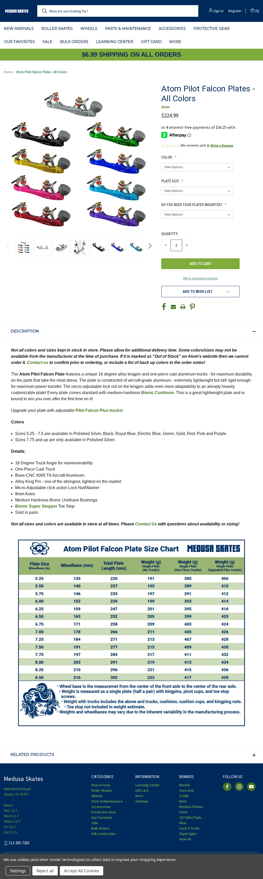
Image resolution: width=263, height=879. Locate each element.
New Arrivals (19, 28)
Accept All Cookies (81, 871)
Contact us (37, 362)
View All (185, 839)
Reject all (45, 871)
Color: (167, 157)
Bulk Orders (74, 41)
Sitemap (141, 801)
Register (235, 10)
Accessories (172, 28)
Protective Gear (211, 28)
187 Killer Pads (190, 817)
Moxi (182, 823)
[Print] (182, 306)
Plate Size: (170, 181)
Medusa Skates (191, 806)
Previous (8, 247)
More (175, 41)
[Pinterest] (192, 306)
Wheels (88, 28)
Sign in (218, 10)
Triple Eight (187, 833)
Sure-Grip (186, 790)
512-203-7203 (19, 843)
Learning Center (114, 41)
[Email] (173, 306)
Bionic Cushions (157, 392)
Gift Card (151, 41)
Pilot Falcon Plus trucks (99, 410)
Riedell (184, 785)
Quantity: (170, 234)
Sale (47, 41)
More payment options (200, 278)
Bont (182, 801)
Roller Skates (57, 28)
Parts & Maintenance (128, 28)
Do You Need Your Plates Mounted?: (192, 205)
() (257, 10)
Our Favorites (19, 41)
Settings (18, 871)
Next (149, 247)
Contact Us (146, 524)
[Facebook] (163, 306)
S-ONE (184, 795)
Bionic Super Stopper (36, 506)
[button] (219, 145)
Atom (183, 812)
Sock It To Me (189, 828)
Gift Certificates (103, 833)
